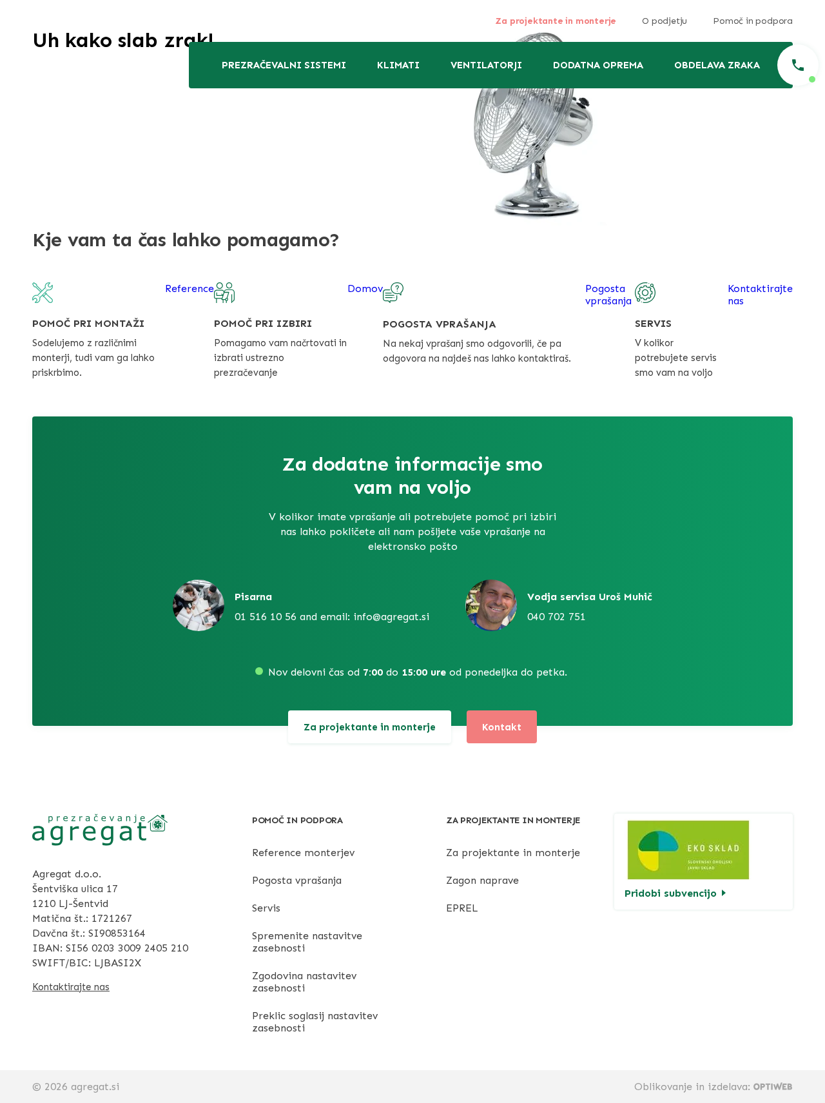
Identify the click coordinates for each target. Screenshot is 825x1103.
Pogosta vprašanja (297, 880)
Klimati (398, 65)
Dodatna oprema (598, 65)
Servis (266, 908)
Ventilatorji (486, 65)
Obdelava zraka (717, 65)
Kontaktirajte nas (71, 987)
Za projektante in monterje (555, 20)
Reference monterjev (303, 852)
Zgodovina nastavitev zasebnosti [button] (304, 982)
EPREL (462, 908)
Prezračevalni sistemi (284, 65)
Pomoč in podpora (753, 20)
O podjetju (664, 20)
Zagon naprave (482, 880)
